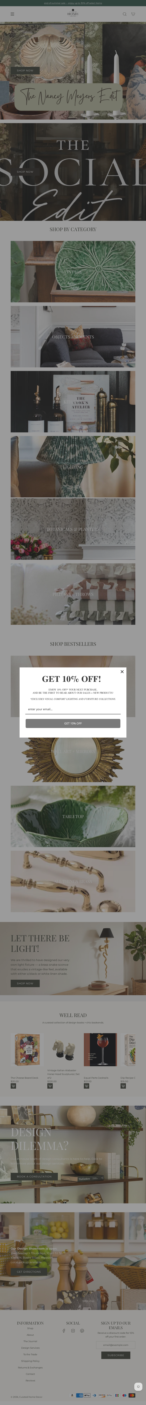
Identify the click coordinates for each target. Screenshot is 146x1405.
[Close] (122, 671)
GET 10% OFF (73, 723)
